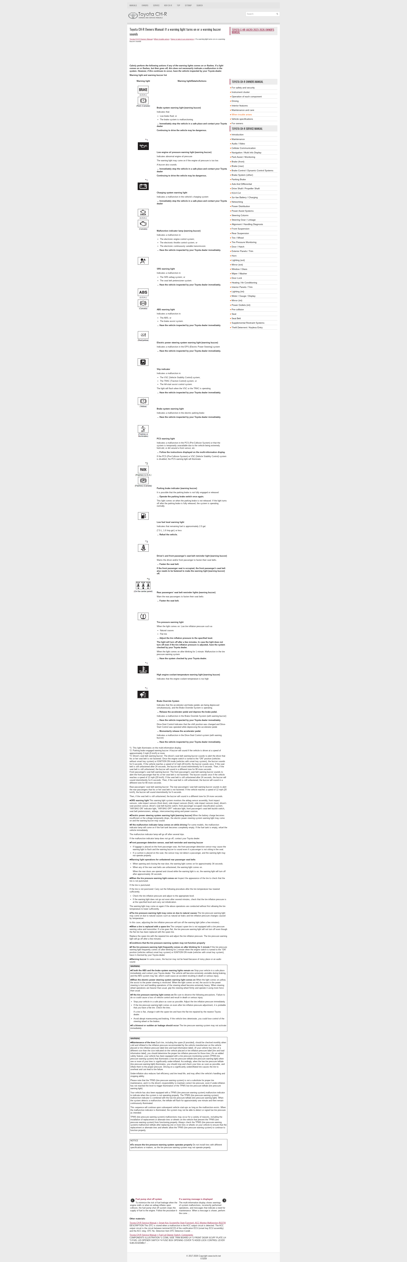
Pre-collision (238, 309)
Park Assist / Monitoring (243, 157)
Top (178, 5)
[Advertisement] (178, 53)
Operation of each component (247, 96)
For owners (237, 123)
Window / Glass (239, 269)
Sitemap (188, 5)
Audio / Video (238, 143)
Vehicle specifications (242, 119)
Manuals (133, 5)
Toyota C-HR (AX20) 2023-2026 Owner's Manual (253, 31)
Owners (145, 5)
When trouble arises (161, 39)
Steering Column (240, 215)
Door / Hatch (238, 246)
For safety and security (243, 87)
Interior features (240, 105)
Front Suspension (240, 228)
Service (156, 5)
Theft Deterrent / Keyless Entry (247, 327)
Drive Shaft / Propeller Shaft (246, 188)
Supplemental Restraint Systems (248, 323)
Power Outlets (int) (241, 305)
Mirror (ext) (237, 264)
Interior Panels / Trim (242, 287)
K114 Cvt (236, 193)
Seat (234, 314)
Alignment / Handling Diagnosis (247, 224)
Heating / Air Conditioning (244, 282)
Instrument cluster (241, 92)
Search (200, 5)
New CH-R (168, 5)
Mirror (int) (237, 300)
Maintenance (238, 139)
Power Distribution (241, 206)
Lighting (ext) (238, 260)
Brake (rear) (238, 166)
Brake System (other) (242, 175)
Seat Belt (236, 318)
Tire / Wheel (238, 237)
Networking (237, 202)
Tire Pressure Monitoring (244, 242)
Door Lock (237, 278)
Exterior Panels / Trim (242, 251)
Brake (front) (238, 161)
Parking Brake (239, 179)
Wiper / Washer (239, 273)
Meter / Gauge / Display (243, 296)
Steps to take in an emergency (182, 39)
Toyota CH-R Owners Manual (141, 39)
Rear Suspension (240, 233)
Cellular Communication (244, 148)
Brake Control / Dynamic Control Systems (252, 170)
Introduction (238, 134)
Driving (235, 101)
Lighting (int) (238, 291)
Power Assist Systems (243, 211)
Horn (234, 255)
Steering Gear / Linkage (244, 219)
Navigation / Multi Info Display (246, 152)
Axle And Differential (242, 184)
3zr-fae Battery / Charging (245, 197)
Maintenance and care (243, 110)
